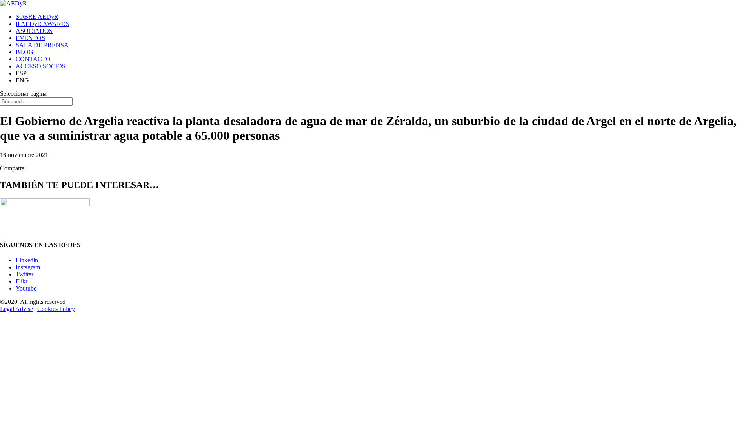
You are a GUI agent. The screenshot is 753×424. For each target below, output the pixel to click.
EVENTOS (30, 38)
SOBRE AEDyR (37, 16)
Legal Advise (16, 308)
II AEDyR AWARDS (42, 23)
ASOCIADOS (34, 30)
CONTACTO (33, 59)
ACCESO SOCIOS (40, 66)
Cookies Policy (56, 308)
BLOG (24, 52)
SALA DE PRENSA (42, 45)
